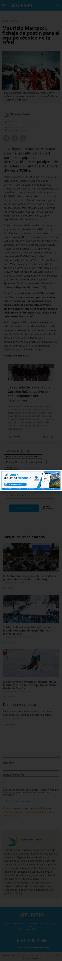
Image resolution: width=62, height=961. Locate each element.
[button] (58, 474)
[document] (31, 480)
